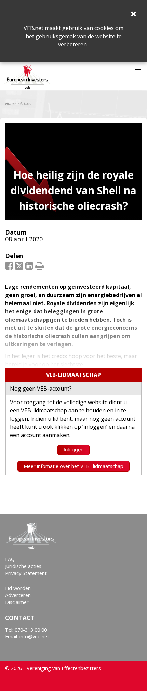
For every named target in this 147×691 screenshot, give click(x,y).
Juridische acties (23, 566)
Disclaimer (17, 602)
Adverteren (18, 595)
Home (10, 104)
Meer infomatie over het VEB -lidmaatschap (73, 466)
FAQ (10, 559)
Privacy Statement (26, 573)
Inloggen (73, 450)
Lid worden (18, 588)
